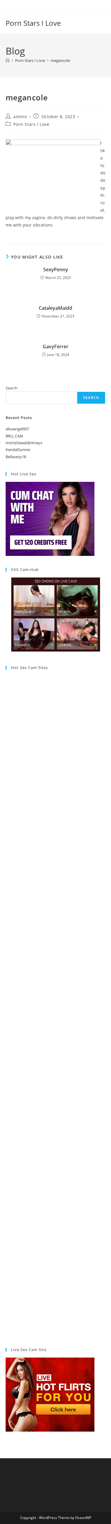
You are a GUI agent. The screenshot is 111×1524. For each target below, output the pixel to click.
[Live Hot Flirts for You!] (50, 1394)
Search (11, 388)
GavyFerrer (55, 346)
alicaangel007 (17, 428)
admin (20, 116)
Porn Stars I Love (33, 23)
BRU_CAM (14, 436)
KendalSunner (18, 449)
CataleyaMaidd (55, 308)
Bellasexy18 (16, 456)
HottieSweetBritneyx (24, 442)
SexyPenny (55, 269)
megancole (60, 60)
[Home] (7, 60)
